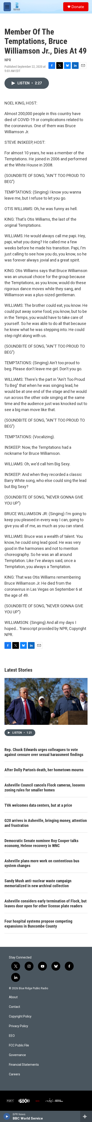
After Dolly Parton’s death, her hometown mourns (44, 769)
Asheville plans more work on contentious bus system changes (41, 863)
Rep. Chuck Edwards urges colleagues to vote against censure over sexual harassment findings (43, 752)
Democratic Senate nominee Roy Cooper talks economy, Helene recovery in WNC (41, 843)
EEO (12, 1035)
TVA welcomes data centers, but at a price (38, 805)
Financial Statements (24, 1064)
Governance (17, 1055)
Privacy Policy (18, 1026)
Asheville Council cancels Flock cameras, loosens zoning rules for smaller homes (44, 787)
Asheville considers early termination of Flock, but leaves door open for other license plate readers (45, 903)
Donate (77, 7)
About (13, 997)
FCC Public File (19, 1045)
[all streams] (86, 1116)
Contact (14, 1007)
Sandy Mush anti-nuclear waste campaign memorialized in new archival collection (37, 883)
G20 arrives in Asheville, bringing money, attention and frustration (45, 823)
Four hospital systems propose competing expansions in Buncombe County (38, 923)
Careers (14, 1074)
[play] (7, 1116)
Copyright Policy (20, 1016)
